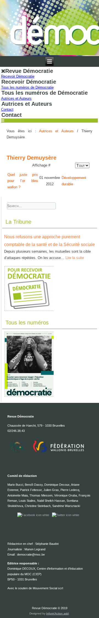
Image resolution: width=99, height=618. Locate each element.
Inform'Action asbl (57, 613)
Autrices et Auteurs (16, 98)
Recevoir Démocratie (17, 76)
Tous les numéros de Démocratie (27, 87)
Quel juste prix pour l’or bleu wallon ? (22, 181)
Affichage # (41, 165)
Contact (7, 109)
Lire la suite (74, 258)
